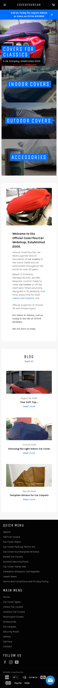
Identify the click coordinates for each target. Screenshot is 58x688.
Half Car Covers (11, 536)
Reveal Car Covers (13, 556)
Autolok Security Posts (15, 561)
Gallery (7, 636)
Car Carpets (9, 626)
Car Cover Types (12, 601)
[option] (29, 45)
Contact (7, 646)
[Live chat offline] (50, 680)
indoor (16, 298)
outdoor (29, 298)
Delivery (7, 641)
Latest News (10, 576)
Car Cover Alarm (12, 541)
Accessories (9, 621)
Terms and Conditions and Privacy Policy (25, 581)
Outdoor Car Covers (14, 611)
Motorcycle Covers (13, 616)
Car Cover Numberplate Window (21, 551)
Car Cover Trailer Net (14, 566)
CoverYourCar (29, 5)
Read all (29, 361)
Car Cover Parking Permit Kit (19, 546)
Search (7, 531)
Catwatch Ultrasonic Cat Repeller (21, 571)
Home (6, 596)
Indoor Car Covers (13, 606)
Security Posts (11, 631)
